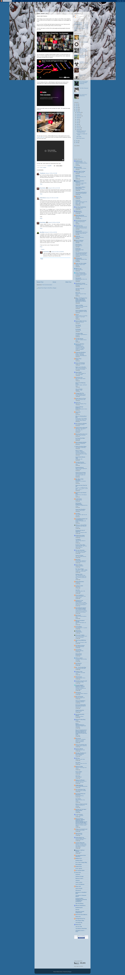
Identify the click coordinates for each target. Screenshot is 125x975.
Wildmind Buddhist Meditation (80, 181)
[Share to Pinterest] (61, 165)
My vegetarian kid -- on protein (81, 627)
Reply (41, 184)
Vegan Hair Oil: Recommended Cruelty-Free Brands (81, 307)
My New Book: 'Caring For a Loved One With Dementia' (81, 561)
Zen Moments (79, 663)
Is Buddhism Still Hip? (80, 701)
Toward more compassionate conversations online (81, 183)
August (78, 117)
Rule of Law (78, 196)
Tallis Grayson (79, 676)
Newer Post (40, 282)
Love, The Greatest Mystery (81, 556)
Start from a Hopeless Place (81, 403)
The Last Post (78, 326)
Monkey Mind (79, 167)
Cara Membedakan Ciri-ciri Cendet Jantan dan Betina (81, 395)
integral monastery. (80, 710)
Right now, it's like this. (81, 367)
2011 (77, 140)
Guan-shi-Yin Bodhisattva (80, 443)
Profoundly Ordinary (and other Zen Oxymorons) (84, 56)
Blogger (69, 971)
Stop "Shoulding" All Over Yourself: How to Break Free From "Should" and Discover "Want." (81, 577)
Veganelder (78, 412)
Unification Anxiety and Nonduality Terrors (81, 132)
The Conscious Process (81, 220)
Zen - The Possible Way (81, 667)
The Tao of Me (79, 926)
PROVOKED (78, 630)
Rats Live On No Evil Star (80, 399)
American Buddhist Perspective (80, 345)
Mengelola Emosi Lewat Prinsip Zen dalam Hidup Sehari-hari (81, 233)
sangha (44, 167)
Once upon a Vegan (80, 635)
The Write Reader (79, 338)
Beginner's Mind (79, 766)
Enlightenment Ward (80, 535)
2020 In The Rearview (80, 322)
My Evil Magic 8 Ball (79, 249)
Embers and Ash (79, 500)
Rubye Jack (78, 886)
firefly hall (78, 236)
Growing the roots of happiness (80, 531)
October (78, 114)
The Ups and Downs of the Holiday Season (81, 597)
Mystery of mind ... (80, 878)
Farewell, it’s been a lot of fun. (81, 763)
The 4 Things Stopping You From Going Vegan (81, 374)
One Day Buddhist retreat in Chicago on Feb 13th (81, 839)
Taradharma (42, 173)
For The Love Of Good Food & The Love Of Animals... (81, 637)
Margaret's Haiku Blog (80, 719)
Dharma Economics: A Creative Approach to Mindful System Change (81, 825)
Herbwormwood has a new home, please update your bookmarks (80, 474)
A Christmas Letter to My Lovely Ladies (80, 592)
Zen (75, 30)
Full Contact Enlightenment (79, 504)
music (41, 167)
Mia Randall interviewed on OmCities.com (81, 707)
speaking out (77, 28)
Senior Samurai (79, 564)
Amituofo (78, 880)
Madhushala (78, 924)
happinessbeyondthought (81, 427)
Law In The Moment (80, 884)
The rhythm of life (79, 834)
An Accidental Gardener (80, 424)
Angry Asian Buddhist (80, 509)
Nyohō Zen (78, 402)
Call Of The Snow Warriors (81, 914)
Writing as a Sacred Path (81, 525)
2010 (77, 142)
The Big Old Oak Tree (80, 918)
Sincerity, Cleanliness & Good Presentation (81, 754)
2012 (77, 110)
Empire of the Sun (40, 137)
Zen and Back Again (80, 870)
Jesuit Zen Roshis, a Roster (81, 168)
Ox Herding (78, 329)
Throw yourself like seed (81, 744)
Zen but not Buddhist (84, 42)
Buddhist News (79, 860)
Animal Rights (79, 626)
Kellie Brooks (43, 197)
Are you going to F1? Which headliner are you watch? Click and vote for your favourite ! (81, 603)
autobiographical (78, 22)
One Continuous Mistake (81, 423)
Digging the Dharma (80, 780)
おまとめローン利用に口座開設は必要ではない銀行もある (81, 571)
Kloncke (77, 909)
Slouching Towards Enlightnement (80, 912)
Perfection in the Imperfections (79, 601)
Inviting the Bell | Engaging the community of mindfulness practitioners (81, 900)
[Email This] (56, 165)
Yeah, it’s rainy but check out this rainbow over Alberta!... (81, 369)
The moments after (79, 208)
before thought (79, 888)
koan (78, 25)
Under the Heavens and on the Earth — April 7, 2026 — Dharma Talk (81, 202)
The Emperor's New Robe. (81, 928)
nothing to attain (79, 585)
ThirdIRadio (78, 539)
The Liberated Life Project (81, 252)
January (78, 129)
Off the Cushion (79, 658)
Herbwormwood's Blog (81, 472)
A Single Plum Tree (80, 393)
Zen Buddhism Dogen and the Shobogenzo (81, 519)
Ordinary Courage (79, 876)
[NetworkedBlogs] (81, 935)
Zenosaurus (78, 692)
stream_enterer (79, 882)
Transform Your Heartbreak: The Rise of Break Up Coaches (81, 255)
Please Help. (78, 439)
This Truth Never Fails (80, 789)
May (78, 122)
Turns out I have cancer (80, 510)
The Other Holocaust (84, 88)
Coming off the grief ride (80, 536)
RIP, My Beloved (79, 212)
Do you (77, 413)
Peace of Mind (79, 771)
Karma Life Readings (80, 362)
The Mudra (78, 811)
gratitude (86, 24)
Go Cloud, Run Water (80, 438)
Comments (78, 17)
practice (76, 27)
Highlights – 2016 (79, 390)
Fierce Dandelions (80, 595)
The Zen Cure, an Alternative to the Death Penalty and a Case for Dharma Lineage (84, 50)
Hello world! (78, 302)
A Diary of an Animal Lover (81, 829)
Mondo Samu (78, 358)
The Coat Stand (79, 776)
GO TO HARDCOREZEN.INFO (81, 786)
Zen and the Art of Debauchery (83, 95)
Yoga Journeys (79, 833)
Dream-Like (78, 916)
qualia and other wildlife (81, 263)
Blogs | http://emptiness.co (80, 724)
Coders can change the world (81, 532)
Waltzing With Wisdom (80, 646)
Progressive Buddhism (81, 352)
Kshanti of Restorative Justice (81, 408)
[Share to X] (59, 165)
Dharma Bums (79, 653)
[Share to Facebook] (60, 165)
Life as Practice (79, 389)
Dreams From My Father (80, 759)
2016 (77, 104)
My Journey (78, 738)
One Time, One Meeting (81, 207)
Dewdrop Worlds (79, 748)
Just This (78, 590)
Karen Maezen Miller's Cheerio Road (80, 188)
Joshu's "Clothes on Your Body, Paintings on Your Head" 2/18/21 (81, 316)
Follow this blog (81, 937)
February (79, 127)
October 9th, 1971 (79, 459)
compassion (78, 24)
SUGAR (77, 359)
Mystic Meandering (80, 215)
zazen (87, 28)
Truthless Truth (79, 671)
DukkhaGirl (78, 248)
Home (54, 282)
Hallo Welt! (78, 289)
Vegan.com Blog (79, 305)
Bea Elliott (42, 232)
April (78, 124)
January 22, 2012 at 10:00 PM (57, 251)
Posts (77, 15)
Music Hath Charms (80, 138)
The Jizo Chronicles (80, 550)
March (78, 126)
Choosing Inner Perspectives (81, 193)
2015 (77, 105)
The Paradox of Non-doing (80, 447)
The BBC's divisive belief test (81, 745)
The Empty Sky (79, 922)
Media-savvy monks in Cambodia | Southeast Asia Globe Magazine (81, 688)
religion (81, 27)
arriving (77, 720)
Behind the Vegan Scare (80, 697)
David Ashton (43, 188)
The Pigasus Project (80, 645)
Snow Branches (43, 6)
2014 (77, 107)
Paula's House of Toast (81, 398)
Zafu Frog (78, 775)
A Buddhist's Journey (80, 283)
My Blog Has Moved (79, 716)
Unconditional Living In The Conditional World (81, 608)
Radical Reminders (80, 581)
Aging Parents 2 (79, 852)
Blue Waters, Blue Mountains (79, 480)
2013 (77, 109)
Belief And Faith (79, 711)
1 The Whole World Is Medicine (81, 693)
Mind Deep (78, 559)
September (79, 115)
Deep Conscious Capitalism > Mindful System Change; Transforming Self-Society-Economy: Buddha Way (81, 820)
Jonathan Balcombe (80, 842)
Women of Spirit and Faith (81, 804)
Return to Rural (79, 450)
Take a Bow (78, 136)
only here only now (80, 288)
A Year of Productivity (80, 272)
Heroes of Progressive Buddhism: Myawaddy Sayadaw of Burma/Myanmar (81, 354)
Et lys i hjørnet (79, 868)
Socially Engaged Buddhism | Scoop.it (80, 686)
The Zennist (78, 278)
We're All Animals (79, 696)
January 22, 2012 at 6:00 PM (51, 232)
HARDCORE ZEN (79, 785)
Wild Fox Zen (78, 268)
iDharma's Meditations (80, 905)
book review (85, 22)
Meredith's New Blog (79, 650)
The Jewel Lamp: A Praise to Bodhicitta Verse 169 (81, 782)
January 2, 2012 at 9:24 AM (51, 173)
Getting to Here (79, 574)
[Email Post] (54, 165)
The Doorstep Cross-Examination (83, 36)
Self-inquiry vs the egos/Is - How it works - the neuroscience (81, 429)
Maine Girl (78, 292)
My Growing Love (79, 245)
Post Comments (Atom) (47, 284)
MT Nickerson (79, 258)
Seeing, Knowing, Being (81, 446)
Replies (42, 249)
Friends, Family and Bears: (81, 435)
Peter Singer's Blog (80, 920)
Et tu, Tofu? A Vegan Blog (81, 862)
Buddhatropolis (79, 907)
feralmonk (78, 874)
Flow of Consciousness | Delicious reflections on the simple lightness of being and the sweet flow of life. (81, 732)
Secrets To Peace (79, 555)
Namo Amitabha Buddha (81, 442)
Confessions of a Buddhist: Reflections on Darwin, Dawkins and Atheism (81, 740)
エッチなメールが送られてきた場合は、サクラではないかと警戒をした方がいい (81, 488)
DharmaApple (79, 864)
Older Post (68, 282)
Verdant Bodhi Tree (80, 837)
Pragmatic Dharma (80, 467)
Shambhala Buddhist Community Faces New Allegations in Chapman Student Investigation (80, 348)
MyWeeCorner (79, 858)
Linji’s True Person (79, 269)
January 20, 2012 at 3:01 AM (54, 222)
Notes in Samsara (79, 240)
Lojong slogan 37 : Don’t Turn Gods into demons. (81, 547)
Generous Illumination (80, 237)
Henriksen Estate (79, 197)
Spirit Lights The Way (80, 171)
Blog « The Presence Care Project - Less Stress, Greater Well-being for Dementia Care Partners (81, 300)
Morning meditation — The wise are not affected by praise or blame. (81, 163)
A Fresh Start (78, 772)
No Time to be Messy (80, 795)
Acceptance (78, 582)
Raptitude (78, 175)
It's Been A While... (79, 631)
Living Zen (78, 200)
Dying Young (78, 664)
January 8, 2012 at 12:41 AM (54, 188)
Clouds (77, 314)
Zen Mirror (78, 513)
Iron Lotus (78, 762)
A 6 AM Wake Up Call (80, 172)
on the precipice (79, 814)
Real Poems (78, 615)
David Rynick (78, 244)
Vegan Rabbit (79, 372)
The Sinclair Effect (83, 68)
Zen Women (78, 325)
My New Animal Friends (80, 830)
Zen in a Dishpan (79, 755)
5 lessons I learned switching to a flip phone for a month (81, 274)
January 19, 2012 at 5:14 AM (52, 197)
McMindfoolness (79, 654)
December (79, 112)
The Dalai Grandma (80, 462)
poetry (86, 25)
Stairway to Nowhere (79, 565)
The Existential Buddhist (81, 192)
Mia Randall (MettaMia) (81, 704)
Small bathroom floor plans (81, 668)
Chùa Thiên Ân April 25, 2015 (81, 642)
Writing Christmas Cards (80, 749)
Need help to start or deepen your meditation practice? (81, 552)
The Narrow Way (79, 333)
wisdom (83, 28)
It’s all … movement (79, 815)
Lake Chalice (78, 649)
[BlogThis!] (58, 165)
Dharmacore (78, 890)
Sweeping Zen (79, 231)
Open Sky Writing (79, 903)
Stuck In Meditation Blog (81, 310)
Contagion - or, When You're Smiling (84, 62)
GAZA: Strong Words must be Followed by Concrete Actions (81, 227)
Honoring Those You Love (81, 434)
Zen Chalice (78, 798)
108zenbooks (79, 211)
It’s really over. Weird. (80, 682)
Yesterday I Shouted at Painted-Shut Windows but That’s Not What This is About (81, 452)
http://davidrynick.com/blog (81, 790)
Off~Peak (78, 758)
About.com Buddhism (80, 700)
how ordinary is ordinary (80, 189)
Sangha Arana (79, 866)
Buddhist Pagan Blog (80, 544)
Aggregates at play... (79, 241)
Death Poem (78, 586)
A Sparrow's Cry (79, 225)
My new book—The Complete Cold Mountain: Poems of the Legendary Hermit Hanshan (81, 419)
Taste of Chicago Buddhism (79, 407)
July (78, 119)
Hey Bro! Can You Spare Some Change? (81, 810)
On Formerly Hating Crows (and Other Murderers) (84, 82)
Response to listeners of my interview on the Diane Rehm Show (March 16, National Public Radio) (81, 845)
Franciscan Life (79, 377)
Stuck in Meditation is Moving (81, 311)
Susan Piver (78, 872)
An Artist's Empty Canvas (80, 677)
